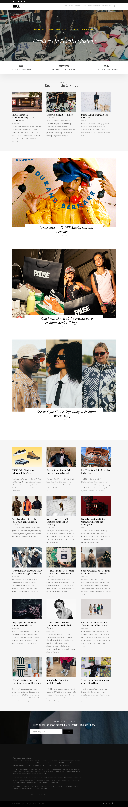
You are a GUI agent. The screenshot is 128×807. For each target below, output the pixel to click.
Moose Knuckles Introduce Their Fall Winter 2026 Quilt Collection (27, 572)
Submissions (34, 795)
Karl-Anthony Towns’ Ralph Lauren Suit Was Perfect (59, 471)
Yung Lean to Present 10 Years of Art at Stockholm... (95, 681)
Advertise (22, 795)
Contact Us (42, 795)
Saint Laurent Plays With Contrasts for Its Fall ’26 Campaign (57, 522)
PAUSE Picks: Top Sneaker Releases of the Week (24, 471)
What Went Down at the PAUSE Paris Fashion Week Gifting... (66, 320)
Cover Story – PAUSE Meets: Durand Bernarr (66, 229)
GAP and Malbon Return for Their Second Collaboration (94, 624)
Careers (28, 795)
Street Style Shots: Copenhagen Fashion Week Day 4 (66, 413)
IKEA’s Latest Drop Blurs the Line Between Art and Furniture (26, 681)
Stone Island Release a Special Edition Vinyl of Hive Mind (60, 572)
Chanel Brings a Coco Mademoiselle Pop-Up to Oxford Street (23, 117)
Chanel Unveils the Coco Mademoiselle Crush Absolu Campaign (59, 625)
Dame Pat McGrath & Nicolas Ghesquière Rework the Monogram (94, 522)
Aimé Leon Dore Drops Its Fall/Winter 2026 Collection (24, 520)
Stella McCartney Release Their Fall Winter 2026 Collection (95, 572)
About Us (15, 795)
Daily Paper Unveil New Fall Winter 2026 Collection (24, 624)
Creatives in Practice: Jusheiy (64, 40)
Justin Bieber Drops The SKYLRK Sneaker (57, 681)
